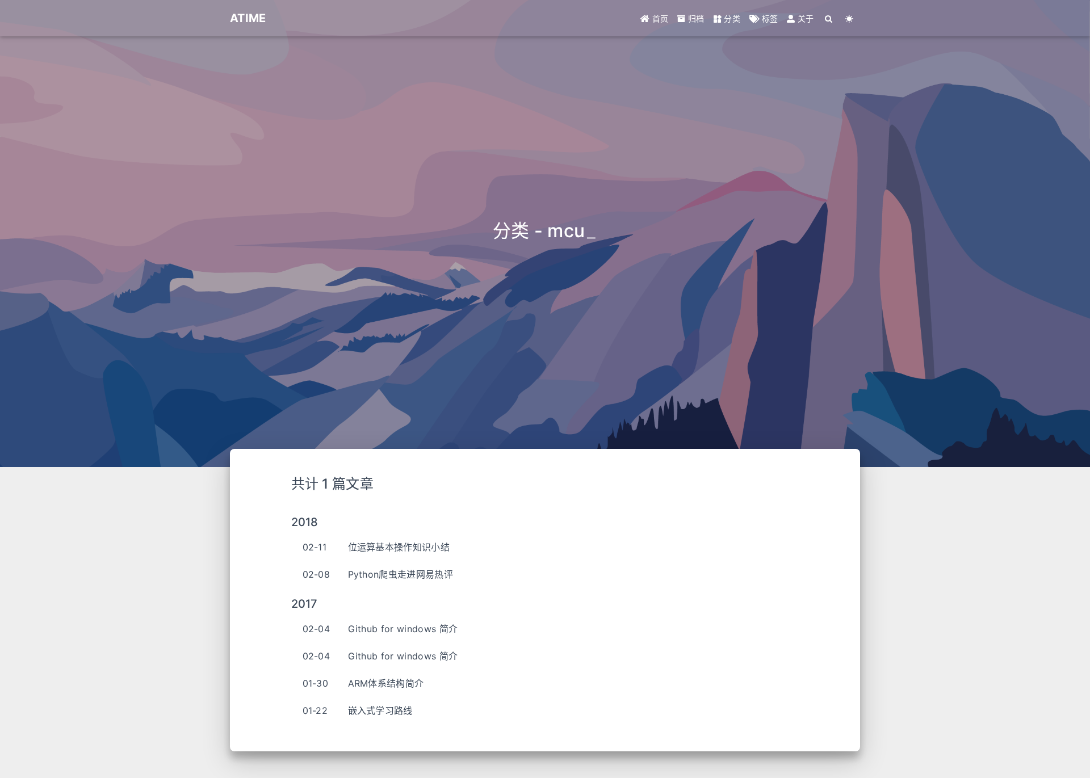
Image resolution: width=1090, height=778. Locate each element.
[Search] (829, 18)
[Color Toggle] (849, 18)
